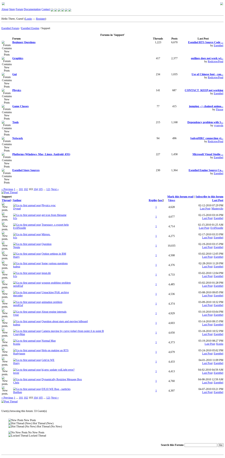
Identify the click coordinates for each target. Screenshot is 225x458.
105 (40, 189)
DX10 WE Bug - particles (55, 389)
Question (46, 244)
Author (17, 200)
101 (21, 189)
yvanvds (218, 125)
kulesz (16, 266)
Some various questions (54, 263)
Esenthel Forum (10, 28)
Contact (45, 9)
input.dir (46, 273)
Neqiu (16, 247)
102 (26, 189)
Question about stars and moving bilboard (64, 321)
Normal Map (48, 340)
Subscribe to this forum (209, 196)
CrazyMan (19, 334)
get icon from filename (53, 215)
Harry (16, 256)
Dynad (17, 208)
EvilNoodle (19, 227)
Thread (6, 200)
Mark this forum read (180, 196)
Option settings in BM (53, 253)
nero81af (18, 285)
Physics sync (48, 205)
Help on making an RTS (55, 350)
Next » (55, 189)
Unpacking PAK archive (55, 292)
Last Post (217, 200)
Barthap (17, 392)
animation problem (51, 302)
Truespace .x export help (55, 224)
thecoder (18, 295)
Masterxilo (217, 208)
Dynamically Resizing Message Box (61, 379)
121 (48, 189)
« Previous (7, 189)
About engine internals (53, 311)
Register (40, 18)
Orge (16, 314)
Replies (153, 200)
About (4, 9)
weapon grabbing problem (56, 282)
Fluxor (219, 109)
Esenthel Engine (30, 28)
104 (36, 189)
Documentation (32, 9)
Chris (16, 382)
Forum (19, 9)
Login (28, 18)
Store (12, 9)
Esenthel (218, 45)
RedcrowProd (215, 61)
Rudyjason (19, 353)
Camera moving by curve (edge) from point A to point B (72, 331)
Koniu (16, 343)
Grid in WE (47, 360)
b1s (15, 218)
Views (171, 200)
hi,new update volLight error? (58, 369)
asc (161, 200)
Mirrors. (45, 234)
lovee (16, 372)
